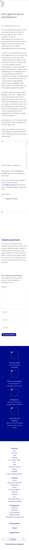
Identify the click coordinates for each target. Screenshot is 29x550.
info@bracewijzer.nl (10, 185)
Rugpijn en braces (12, 199)
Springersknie (14, 485)
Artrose (14, 480)
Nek (14, 451)
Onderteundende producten (14, 474)
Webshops (14, 508)
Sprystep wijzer (14, 532)
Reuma (15, 487)
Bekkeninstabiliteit (14, 489)
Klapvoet (14, 492)
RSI (14, 496)
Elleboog (14, 457)
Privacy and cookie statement (14, 544)
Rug (14, 455)
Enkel (14, 464)
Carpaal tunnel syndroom (14, 483)
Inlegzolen (14, 471)
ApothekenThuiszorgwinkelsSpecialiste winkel (14, 512)
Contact (14, 528)
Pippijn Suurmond (9, 26)
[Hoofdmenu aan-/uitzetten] (25, 4)
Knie (14, 462)
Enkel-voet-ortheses (14, 467)
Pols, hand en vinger (14, 460)
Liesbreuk (14, 494)
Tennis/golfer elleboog (14, 501)
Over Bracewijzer (14, 523)
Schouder (14, 453)
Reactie (5, 287)
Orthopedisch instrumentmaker (14, 517)
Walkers (14, 469)
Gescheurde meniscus (14, 499)
